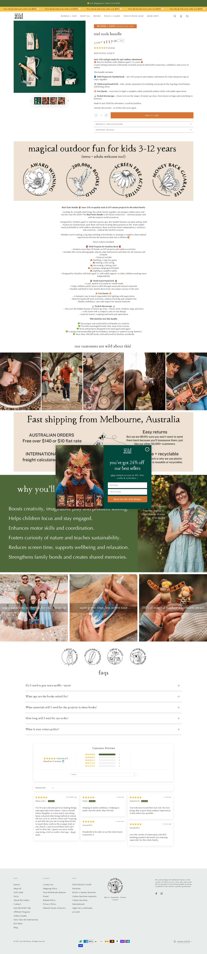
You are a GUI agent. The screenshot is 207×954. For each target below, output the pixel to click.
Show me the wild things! (127, 499)
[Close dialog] (147, 449)
